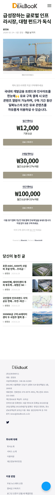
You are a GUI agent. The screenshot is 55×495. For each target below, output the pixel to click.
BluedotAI (38, 240)
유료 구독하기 (27, 142)
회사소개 (10, 446)
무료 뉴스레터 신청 (15, 483)
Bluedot (24, 240)
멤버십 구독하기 (13, 488)
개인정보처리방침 (14, 461)
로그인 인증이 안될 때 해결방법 (20, 493)
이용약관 (10, 456)
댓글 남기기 (30, 32)
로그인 (32, 229)
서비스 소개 (12, 451)
